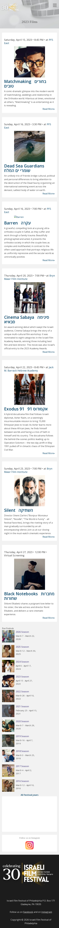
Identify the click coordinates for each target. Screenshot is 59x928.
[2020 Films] (9, 726)
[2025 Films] (9, 651)
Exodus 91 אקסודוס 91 (26, 409)
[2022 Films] (9, 696)
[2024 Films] (9, 666)
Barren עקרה (17, 223)
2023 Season (22, 676)
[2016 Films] (9, 786)
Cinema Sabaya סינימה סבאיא (26, 319)
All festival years (29, 794)
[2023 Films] (9, 681)
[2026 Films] (9, 636)
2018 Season (22, 751)
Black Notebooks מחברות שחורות (29, 596)
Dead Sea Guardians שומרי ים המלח (24, 168)
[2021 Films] (9, 711)
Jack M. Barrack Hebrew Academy (29, 369)
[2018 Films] (9, 756)
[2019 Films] (9, 741)
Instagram (46, 912)
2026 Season (22, 631)
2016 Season (22, 781)
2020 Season (22, 721)
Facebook (28, 912)
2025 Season (22, 646)
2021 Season (22, 706)
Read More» (49, 108)
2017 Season (22, 766)
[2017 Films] (9, 771)
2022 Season (22, 691)
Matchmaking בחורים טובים (25, 84)
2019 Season (22, 736)
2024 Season (22, 661)
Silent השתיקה (18, 510)
